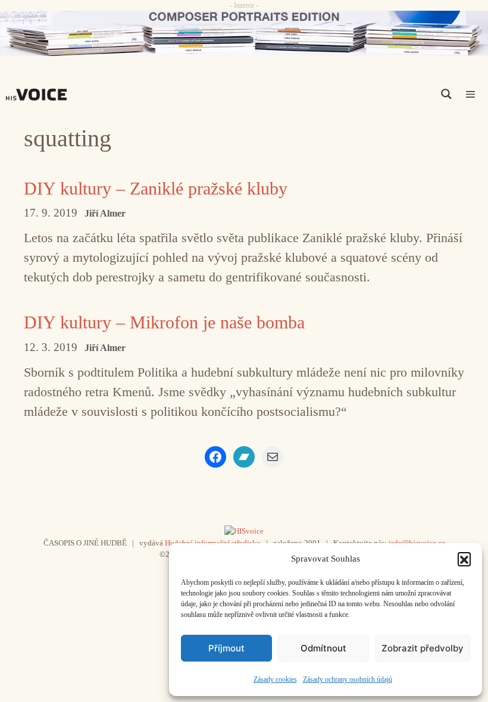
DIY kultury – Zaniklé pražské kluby (155, 188)
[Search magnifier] (446, 94)
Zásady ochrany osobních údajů (347, 679)
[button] (464, 559)
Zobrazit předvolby (422, 648)
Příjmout (226, 648)
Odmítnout (323, 648)
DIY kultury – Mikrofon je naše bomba (164, 322)
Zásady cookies (275, 679)
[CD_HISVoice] (244, 33)
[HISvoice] (39, 94)
